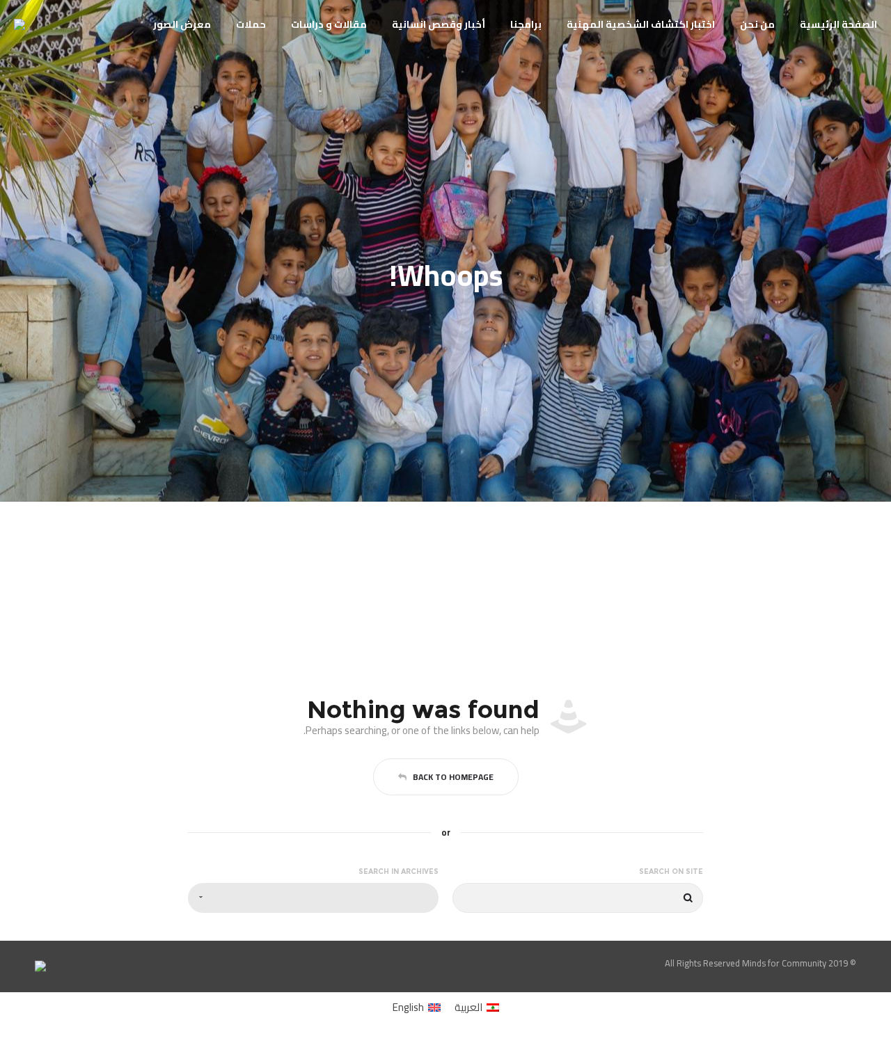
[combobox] (313, 898)
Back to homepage (453, 777)
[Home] (237, 963)
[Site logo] (32, 24)
